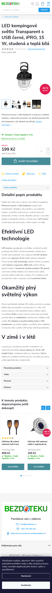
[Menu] (48, 3)
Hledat (44, 10)
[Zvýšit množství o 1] (48, 149)
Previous (43, 408)
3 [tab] (26, 475)
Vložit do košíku (28, 161)
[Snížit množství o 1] (48, 153)
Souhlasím (26, 585)
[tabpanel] (13, 442)
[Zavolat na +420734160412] (32, 3)
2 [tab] (23, 475)
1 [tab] (21, 475)
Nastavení (26, 575)
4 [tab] (28, 475)
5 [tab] (30, 475)
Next (48, 408)
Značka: (9, 180)
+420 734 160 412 (28, 529)
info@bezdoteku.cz (28, 524)
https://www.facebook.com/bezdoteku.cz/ (28, 533)
